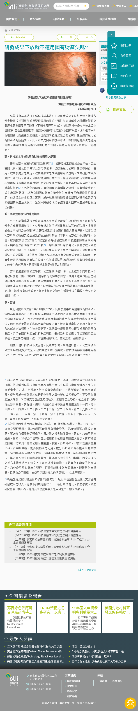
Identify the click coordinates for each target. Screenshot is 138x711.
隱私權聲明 (73, 681)
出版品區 (82, 19)
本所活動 (35, 19)
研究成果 (58, 19)
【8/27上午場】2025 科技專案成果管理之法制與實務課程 (47, 531)
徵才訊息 (72, 686)
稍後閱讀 (127, 85)
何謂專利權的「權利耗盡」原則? (91, 656)
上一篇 (66, 36)
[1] (51, 163)
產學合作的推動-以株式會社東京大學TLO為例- (99, 661)
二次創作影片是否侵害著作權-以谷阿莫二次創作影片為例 (36, 646)
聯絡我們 (72, 691)
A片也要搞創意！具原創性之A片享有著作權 (98, 651)
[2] (19, 187)
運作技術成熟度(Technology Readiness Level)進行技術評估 (35, 656)
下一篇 (85, 36)
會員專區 (125, 55)
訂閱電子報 (102, 5)
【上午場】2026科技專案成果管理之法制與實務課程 (44, 554)
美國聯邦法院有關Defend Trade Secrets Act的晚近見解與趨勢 (35, 651)
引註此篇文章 (89, 570)
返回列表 (20, 37)
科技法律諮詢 (108, 19)
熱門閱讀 (125, 75)
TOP (130, 691)
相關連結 (117, 681)
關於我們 (11, 19)
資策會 (103, 681)
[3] (44, 245)
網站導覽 (72, 696)
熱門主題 (125, 45)
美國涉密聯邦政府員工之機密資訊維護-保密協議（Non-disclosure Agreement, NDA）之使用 (36, 661)
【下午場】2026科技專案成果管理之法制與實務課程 (44, 558)
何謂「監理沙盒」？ (84, 646)
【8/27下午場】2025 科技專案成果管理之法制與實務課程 (47, 535)
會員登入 (121, 5)
